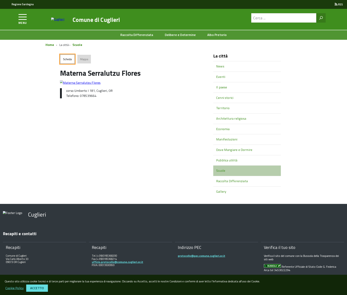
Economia (223, 129)
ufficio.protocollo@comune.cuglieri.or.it (117, 262)
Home (50, 44)
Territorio (223, 108)
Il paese (221, 87)
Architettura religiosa (231, 118)
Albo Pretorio (217, 34)
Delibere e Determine (180, 34)
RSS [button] (340, 4)
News (220, 66)
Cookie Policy (14, 288)
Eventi (220, 76)
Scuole (77, 44)
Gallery (221, 191)
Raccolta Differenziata (136, 34)
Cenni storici (224, 97)
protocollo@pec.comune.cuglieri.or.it (201, 256)
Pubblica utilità (226, 160)
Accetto (37, 288)
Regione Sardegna (23, 4)
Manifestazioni (226, 139)
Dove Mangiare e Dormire (234, 149)
